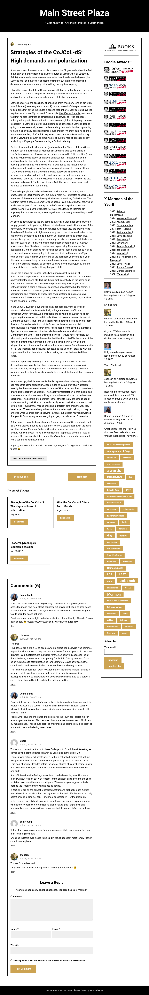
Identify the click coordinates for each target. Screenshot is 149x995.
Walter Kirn (122, 274)
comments (111, 483)
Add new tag (111, 458)
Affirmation (127, 458)
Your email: (110, 647)
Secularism (129, 627)
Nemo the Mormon (126, 218)
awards (114, 470)
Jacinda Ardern (124, 232)
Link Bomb (127, 581)
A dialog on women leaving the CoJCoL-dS (118, 419)
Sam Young (26, 821)
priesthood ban (112, 627)
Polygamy (124, 620)
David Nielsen (124, 236)
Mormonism (114, 607)
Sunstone (111, 633)
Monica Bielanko (125, 270)
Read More (19, 522)
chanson (24, 635)
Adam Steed (123, 222)
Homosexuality (115, 568)
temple (124, 633)
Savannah (122, 243)
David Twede (123, 263)
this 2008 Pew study (68, 385)
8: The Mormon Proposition (118, 445)
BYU (130, 477)
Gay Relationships (113, 549)
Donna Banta (26, 595)
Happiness (111, 561)
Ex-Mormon (111, 509)
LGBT (122, 574)
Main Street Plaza (74, 13)
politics (110, 620)
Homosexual (127, 562)
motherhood (111, 614)
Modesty (128, 588)
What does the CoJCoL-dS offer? (28, 458)
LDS (109, 574)
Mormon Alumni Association (117, 601)
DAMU (128, 490)
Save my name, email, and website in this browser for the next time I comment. (49, 960)
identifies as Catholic (69, 113)
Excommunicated (115, 515)
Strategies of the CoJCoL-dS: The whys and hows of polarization (27, 506)
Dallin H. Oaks (113, 490)
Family (109, 529)
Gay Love (123, 536)
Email (56, 929)
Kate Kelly (122, 253)
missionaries (112, 588)
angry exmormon (113, 464)
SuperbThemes (96, 990)
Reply (12, 626)
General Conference (114, 555)
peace (125, 614)
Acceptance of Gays (118, 451)
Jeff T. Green (123, 229)
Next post (82, 476)
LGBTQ (109, 581)
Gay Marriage (112, 542)
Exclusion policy (129, 509)
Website (14, 945)
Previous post (21, 476)
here (86, 90)
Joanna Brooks (124, 267)
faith (124, 522)
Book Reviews (114, 476)
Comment (16, 896)
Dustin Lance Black (114, 503)
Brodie (110, 62)
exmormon (111, 522)
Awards (123, 62)
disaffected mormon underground (119, 496)
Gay (109, 535)
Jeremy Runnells (125, 246)
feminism (123, 529)
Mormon (114, 594)
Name (14, 929)
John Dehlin (123, 249)
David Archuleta (125, 225)
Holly (107, 292)
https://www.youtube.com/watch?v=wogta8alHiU (52, 621)
